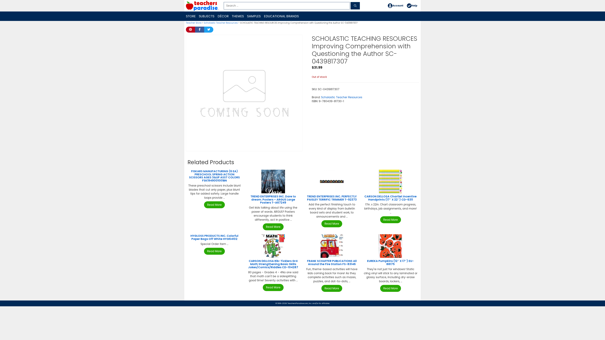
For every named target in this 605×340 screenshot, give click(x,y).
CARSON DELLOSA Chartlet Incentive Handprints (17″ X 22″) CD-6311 (390, 197)
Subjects (206, 16)
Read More (214, 205)
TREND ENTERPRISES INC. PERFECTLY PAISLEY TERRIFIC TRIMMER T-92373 (332, 197)
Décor (223, 16)
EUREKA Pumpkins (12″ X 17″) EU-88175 (390, 262)
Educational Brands (281, 16)
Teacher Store (194, 22)
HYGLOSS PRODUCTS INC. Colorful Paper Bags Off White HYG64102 (214, 237)
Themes (238, 16)
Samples (254, 16)
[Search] (355, 6)
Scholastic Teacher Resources (221, 22)
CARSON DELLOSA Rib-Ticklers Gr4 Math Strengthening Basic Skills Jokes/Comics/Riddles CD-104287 (273, 264)
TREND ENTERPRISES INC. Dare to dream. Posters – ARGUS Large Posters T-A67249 (273, 199)
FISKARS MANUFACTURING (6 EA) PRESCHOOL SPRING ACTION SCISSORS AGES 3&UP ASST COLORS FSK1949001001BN (214, 175)
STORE (191, 16)
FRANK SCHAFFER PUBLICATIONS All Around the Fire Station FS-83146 (332, 262)
